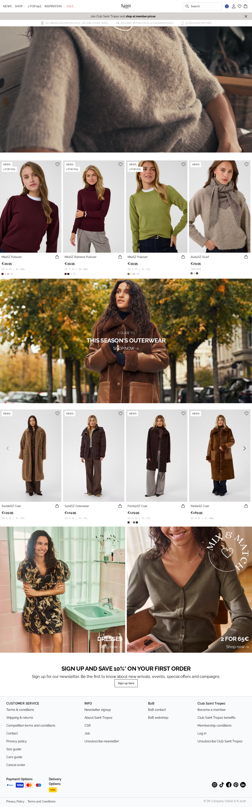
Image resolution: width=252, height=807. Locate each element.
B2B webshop (158, 718)
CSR (87, 725)
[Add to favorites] (57, 164)
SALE (70, 6)
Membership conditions (214, 725)
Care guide (14, 757)
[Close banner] (246, 16)
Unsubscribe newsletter (101, 741)
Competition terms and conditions (30, 725)
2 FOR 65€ (35, 6)
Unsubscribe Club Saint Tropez (220, 741)
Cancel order (15, 765)
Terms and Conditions (42, 801)
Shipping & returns (19, 718)
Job (87, 733)
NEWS (7, 6)
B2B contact (157, 710)
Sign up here (126, 683)
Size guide (13, 749)
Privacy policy (16, 741)
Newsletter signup (97, 710)
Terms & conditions (20, 710)
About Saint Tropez (98, 718)
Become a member (211, 710)
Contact (12, 733)
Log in (201, 733)
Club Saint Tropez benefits (216, 718)
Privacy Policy (15, 801)
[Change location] (227, 6)
